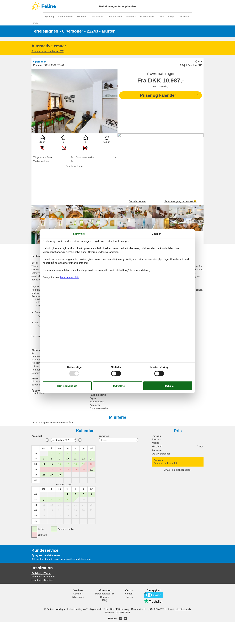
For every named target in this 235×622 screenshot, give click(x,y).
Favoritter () (147, 16)
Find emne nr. (65, 16)
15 (51, 464)
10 (67, 459)
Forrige (47, 440)
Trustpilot (153, 601)
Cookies (104, 597)
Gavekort (131, 16)
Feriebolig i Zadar (41, 573)
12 (83, 459)
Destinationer (115, 16)
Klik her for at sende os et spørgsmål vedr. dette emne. (61, 559)
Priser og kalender (158, 95)
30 (59, 475)
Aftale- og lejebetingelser (177, 469)
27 (91, 469)
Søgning (49, 16)
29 (51, 475)
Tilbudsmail (78, 597)
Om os (129, 597)
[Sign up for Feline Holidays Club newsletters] (125, 618)
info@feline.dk (183, 609)
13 (91, 459)
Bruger (171, 16)
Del (200, 61)
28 (43, 475)
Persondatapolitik (104, 593)
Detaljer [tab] (156, 233)
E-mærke (153, 595)
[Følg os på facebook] (120, 618)
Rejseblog (184, 16)
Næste (80, 440)
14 (43, 464)
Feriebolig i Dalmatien (43, 576)
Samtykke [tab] (79, 233)
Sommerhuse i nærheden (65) (47, 51)
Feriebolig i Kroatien (42, 580)
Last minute (97, 16)
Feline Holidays (117, 6)
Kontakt (129, 593)
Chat (161, 16)
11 (75, 459)
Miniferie (82, 16)
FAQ (104, 600)
